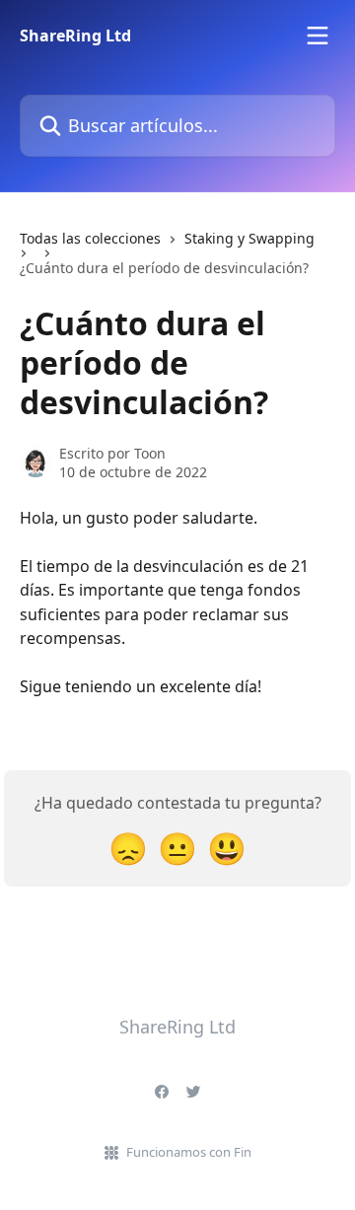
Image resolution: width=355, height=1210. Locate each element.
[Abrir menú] (317, 35)
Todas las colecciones (90, 238)
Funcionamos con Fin (188, 1152)
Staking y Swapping (249, 238)
